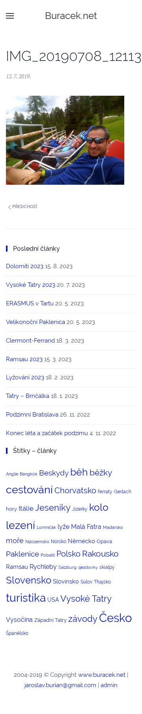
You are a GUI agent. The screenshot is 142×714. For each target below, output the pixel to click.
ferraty (105, 491)
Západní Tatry (50, 620)
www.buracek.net (101, 674)
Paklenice (22, 553)
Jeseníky (53, 507)
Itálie (26, 508)
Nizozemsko (37, 541)
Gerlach (122, 491)
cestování (29, 489)
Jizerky (80, 509)
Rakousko (100, 554)
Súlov (86, 582)
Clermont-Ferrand (30, 340)
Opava (104, 541)
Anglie (12, 474)
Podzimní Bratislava (32, 414)
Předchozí (24, 206)
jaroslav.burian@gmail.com (60, 685)
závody (82, 619)
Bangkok (28, 474)
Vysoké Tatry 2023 (30, 284)
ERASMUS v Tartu (30, 303)
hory (11, 509)
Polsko (68, 554)
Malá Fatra (86, 526)
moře (15, 540)
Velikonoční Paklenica (35, 322)
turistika (26, 597)
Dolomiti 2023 (24, 266)
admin (109, 685)
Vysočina (19, 619)
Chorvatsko (75, 490)
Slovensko (28, 580)
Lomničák (46, 527)
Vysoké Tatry (86, 599)
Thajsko (102, 582)
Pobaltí (48, 555)
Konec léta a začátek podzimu (47, 433)
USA (53, 600)
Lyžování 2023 (25, 377)
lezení (20, 525)
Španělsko (17, 633)
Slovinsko (66, 581)
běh (79, 472)
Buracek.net (71, 15)
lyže (63, 526)
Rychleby (43, 566)
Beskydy (54, 472)
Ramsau (17, 566)
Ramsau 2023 (24, 359)
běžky (101, 472)
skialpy (107, 567)
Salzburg (67, 567)
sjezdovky (88, 567)
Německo (81, 541)
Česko (115, 618)
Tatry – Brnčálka (27, 396)
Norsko (58, 541)
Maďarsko (113, 527)
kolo (98, 507)
